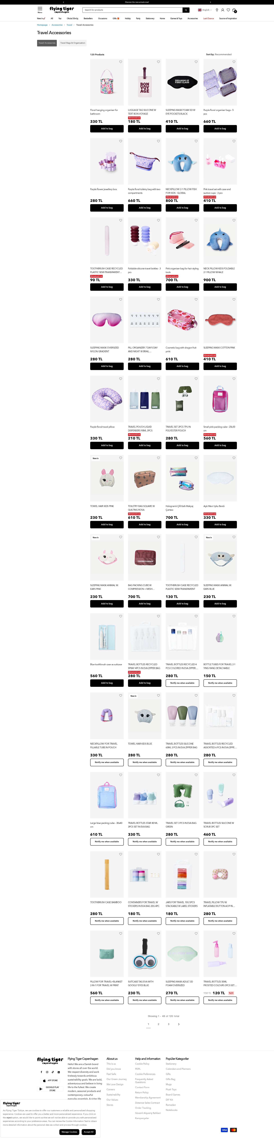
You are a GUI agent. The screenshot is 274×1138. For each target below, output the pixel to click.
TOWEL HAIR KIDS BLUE (140, 744)
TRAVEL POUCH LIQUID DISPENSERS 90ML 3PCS (140, 428)
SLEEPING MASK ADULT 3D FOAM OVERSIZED (179, 983)
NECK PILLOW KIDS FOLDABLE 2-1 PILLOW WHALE (219, 270)
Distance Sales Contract (147, 1102)
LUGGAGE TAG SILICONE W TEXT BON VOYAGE (142, 112)
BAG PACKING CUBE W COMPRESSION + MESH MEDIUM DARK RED (140, 587)
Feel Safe (111, 1074)
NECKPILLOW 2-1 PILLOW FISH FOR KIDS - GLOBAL (181, 191)
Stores (110, 1105)
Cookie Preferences (145, 1074)
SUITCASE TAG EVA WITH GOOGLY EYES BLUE (140, 983)
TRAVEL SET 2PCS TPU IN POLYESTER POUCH (178, 428)
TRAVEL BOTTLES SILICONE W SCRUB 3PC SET (219, 825)
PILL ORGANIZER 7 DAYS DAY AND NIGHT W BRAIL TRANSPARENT (143, 349)
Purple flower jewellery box (103, 189)
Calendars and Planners (178, 1069)
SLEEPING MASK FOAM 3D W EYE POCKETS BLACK (180, 112)
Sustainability (113, 1094)
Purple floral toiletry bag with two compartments (144, 191)
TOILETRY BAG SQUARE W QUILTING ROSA (141, 508)
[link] (217, 10)
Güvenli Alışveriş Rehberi (148, 1113)
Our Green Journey (117, 1079)
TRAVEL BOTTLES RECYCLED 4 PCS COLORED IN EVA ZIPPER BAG (181, 666)
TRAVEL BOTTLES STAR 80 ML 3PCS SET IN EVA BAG (143, 825)
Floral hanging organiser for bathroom (104, 112)
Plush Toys (171, 1089)
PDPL (138, 1069)
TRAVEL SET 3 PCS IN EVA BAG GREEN (181, 825)
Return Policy (142, 1092)
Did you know (114, 1069)
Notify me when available (182, 683)
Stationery (171, 1063)
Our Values (112, 1099)
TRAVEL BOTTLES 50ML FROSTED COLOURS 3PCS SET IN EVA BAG (219, 983)
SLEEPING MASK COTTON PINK (219, 348)
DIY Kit (169, 1099)
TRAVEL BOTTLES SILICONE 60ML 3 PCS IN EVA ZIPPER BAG (181, 745)
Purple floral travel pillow (102, 427)
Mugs (169, 1084)
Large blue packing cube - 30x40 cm (106, 825)
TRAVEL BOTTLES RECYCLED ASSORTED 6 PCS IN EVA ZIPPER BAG (220, 745)
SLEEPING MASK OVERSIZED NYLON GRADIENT (104, 349)
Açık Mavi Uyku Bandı (214, 506)
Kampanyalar (142, 1118)
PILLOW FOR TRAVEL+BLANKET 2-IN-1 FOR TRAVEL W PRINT (106, 983)
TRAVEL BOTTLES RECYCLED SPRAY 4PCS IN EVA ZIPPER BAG (144, 666)
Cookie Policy (142, 1063)
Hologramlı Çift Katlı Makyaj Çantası (179, 508)
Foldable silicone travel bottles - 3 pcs (144, 270)
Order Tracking (143, 1108)
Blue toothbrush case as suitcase (106, 665)
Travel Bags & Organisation (72, 43)
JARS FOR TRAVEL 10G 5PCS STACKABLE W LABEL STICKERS (182, 904)
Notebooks (171, 1110)
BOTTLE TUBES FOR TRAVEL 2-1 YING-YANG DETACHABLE (219, 666)
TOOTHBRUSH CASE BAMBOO (105, 902)
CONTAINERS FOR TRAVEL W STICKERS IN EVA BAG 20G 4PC (143, 904)
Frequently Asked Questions (144, 1081)
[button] (40, 10)
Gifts (168, 1074)
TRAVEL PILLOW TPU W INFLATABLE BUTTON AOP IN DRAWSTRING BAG (218, 904)
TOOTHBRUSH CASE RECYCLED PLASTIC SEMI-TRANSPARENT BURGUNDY (106, 270)
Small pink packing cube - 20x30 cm (219, 428)
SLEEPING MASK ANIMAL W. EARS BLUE (218, 587)
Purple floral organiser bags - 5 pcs (219, 112)
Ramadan (171, 1105)
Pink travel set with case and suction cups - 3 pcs (217, 191)
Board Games (173, 1094)
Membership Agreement (148, 1097)
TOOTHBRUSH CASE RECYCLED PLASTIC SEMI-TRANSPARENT (182, 587)
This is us (111, 1063)
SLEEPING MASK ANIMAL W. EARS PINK (104, 587)
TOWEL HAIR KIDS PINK (102, 506)
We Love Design (115, 1084)
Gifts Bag (170, 1079)
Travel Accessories (47, 43)
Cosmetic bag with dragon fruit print (181, 349)
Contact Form (142, 1087)
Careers (111, 1089)
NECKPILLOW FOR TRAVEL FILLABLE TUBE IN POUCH (103, 745)
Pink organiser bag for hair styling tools (182, 270)
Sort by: (210, 54)
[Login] (121, 62)
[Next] (179, 1024)
